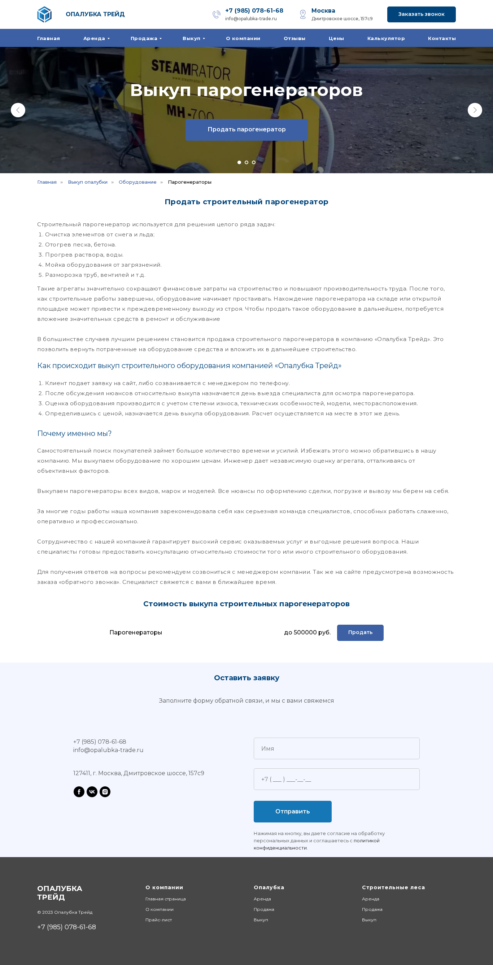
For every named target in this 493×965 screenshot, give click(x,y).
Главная (48, 38)
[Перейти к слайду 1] (239, 162)
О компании (243, 38)
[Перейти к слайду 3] (254, 162)
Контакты (442, 38)
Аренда (94, 38)
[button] (421, 14)
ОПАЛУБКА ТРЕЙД (95, 14)
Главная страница (165, 898)
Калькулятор (386, 38)
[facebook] (79, 791)
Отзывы (295, 38)
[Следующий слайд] (475, 110)
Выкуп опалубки (88, 182)
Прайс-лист (158, 919)
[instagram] (105, 791)
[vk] (92, 791)
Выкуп (192, 38)
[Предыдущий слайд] (18, 110)
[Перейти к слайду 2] (246, 162)
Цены (336, 38)
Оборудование (138, 182)
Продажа (144, 38)
